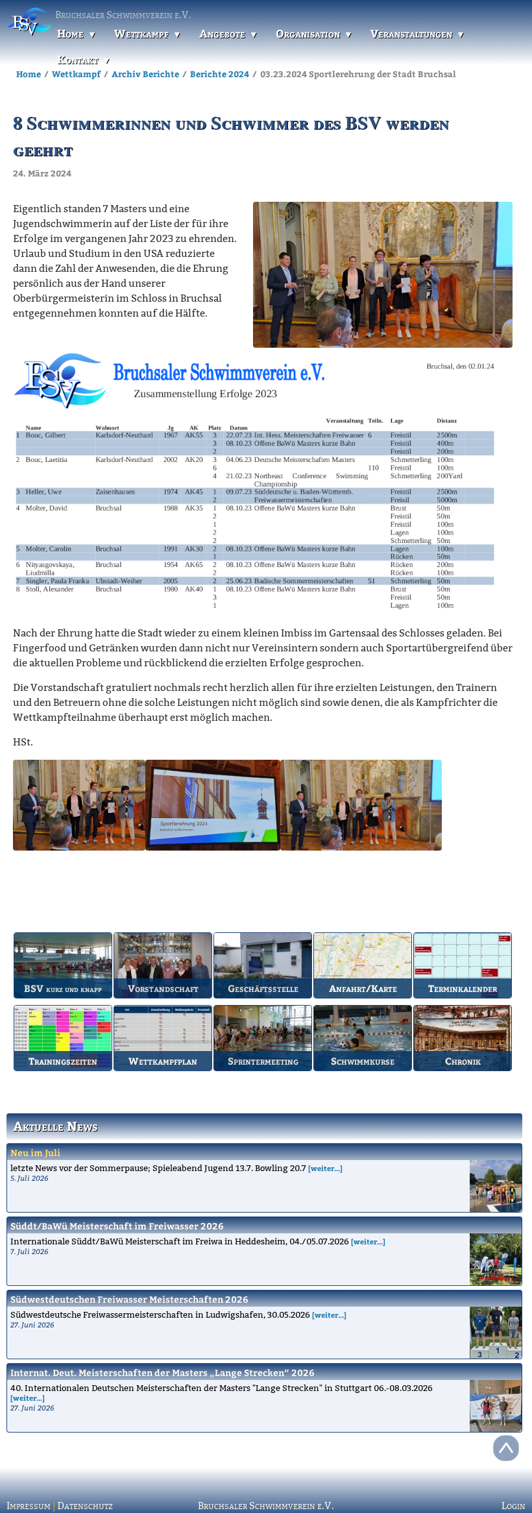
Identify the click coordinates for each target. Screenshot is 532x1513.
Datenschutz (85, 1506)
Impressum (28, 1506)
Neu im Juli (35, 1152)
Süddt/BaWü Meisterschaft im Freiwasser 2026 (117, 1226)
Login (514, 1506)
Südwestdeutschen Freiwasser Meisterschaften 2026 (129, 1299)
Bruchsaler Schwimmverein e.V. (266, 1506)
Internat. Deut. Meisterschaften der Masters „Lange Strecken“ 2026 (162, 1372)
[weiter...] (325, 1168)
